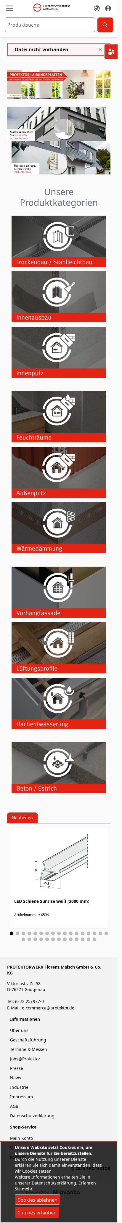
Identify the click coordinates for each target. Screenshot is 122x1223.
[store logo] (53, 7)
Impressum (21, 1096)
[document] (59, 1182)
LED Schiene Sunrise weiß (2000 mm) (51, 901)
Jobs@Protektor (25, 1059)
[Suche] (105, 24)
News (15, 1078)
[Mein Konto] (108, 8)
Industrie (19, 1087)
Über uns (20, 1030)
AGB (14, 1106)
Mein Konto (21, 1138)
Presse (16, 1068)
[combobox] (50, 24)
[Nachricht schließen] (100, 49)
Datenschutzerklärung (32, 1115)
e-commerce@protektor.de (48, 1008)
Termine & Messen (28, 1049)
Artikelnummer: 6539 (31, 914)
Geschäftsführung (28, 1040)
